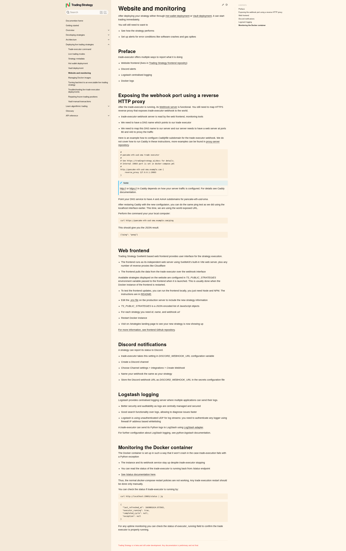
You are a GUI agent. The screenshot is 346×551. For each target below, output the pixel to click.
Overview (70, 30)
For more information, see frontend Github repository (146, 329)
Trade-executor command (79, 49)
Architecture (71, 39)
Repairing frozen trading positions (83, 97)
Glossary (70, 111)
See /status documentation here (138, 474)
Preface (242, 9)
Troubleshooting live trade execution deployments (84, 90)
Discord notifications (246, 19)
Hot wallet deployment (78, 63)
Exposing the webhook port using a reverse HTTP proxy (260, 12)
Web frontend (244, 15)
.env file (134, 300)
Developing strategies (75, 35)
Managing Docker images (79, 78)
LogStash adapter (193, 427)
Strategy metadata (76, 58)
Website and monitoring (79, 73)
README (146, 294)
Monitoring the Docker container (252, 25)
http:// (123, 188)
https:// (133, 188)
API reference (72, 115)
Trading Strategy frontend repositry (168, 63)
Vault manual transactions (79, 101)
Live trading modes (76, 54)
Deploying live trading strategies (80, 44)
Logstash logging (245, 22)
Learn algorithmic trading (76, 106)
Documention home (74, 21)
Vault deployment (75, 68)
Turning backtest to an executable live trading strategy (88, 83)
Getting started (72, 25)
